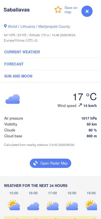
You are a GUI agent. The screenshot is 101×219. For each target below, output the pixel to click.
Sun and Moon (18, 76)
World (12, 26)
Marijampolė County (54, 26)
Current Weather (22, 51)
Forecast (14, 64)
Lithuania (27, 26)
